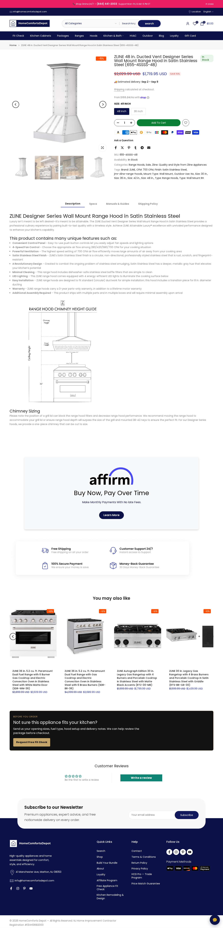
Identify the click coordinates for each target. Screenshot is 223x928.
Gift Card (190, 35)
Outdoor (148, 35)
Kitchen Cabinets (40, 35)
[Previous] (15, 104)
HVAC (133, 35)
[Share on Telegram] (142, 147)
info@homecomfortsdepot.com (30, 11)
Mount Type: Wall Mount (158, 174)
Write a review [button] (141, 778)
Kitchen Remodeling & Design (110, 896)
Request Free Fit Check (31, 742)
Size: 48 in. (147, 178)
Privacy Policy (140, 868)
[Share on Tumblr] (135, 147)
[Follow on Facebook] (11, 888)
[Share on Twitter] (122, 147)
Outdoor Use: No (184, 174)
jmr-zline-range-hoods (128, 174)
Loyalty (174, 35)
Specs (93, 203)
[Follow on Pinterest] (24, 888)
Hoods (93, 35)
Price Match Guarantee (146, 883)
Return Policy (139, 863)
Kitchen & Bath (112, 35)
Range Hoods (137, 164)
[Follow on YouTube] (31, 888)
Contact (137, 851)
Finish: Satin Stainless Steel (171, 169)
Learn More (111, 515)
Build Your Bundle (107, 863)
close (14, 4)
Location (196, 11)
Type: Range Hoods (166, 178)
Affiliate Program (107, 880)
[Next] (102, 104)
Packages (63, 35)
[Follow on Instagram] (17, 888)
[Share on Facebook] (115, 147)
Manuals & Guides (117, 203)
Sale (148, 164)
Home (13, 45)
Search (101, 851)
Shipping (119, 89)
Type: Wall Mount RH (191, 178)
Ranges (79, 35)
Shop (100, 857)
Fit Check (18, 35)
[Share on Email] (148, 147)
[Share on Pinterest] (128, 147)
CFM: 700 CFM (144, 169)
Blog (161, 35)
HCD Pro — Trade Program (142, 876)
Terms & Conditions (144, 857)
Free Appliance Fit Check (107, 887)
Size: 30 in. (201, 174)
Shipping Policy (148, 203)
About (100, 868)
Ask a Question (123, 140)
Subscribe (186, 815)
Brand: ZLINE (128, 169)
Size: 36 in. (120, 178)
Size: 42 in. (134, 178)
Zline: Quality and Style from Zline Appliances (179, 164)
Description (72, 203)
